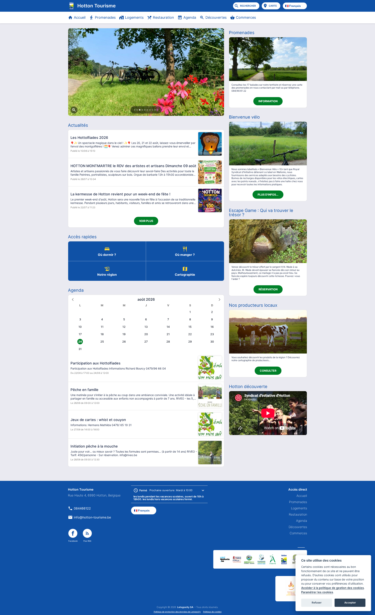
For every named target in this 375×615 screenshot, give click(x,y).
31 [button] (80, 349)
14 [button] (168, 326)
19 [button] (124, 334)
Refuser (316, 602)
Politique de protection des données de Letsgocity (177, 612)
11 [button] (102, 326)
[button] (73, 299)
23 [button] (212, 334)
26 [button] (124, 341)
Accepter (350, 602)
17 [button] (80, 334)
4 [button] (102, 319)
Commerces (246, 17)
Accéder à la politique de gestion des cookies (332, 587)
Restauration (163, 17)
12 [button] (124, 326)
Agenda (189, 17)
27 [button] (146, 341)
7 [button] (168, 319)
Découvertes (216, 17)
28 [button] (168, 341)
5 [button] (124, 319)
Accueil (80, 17)
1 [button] (190, 312)
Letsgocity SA (185, 607)
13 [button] (146, 326)
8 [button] (190, 319)
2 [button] (212, 312)
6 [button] (146, 319)
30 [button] (212, 341)
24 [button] (80, 341)
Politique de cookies (212, 612)
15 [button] (190, 326)
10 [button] (80, 326)
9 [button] (212, 319)
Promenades (105, 17)
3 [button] (80, 319)
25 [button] (102, 341)
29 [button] (190, 341)
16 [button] (212, 326)
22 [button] (190, 334)
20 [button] (146, 334)
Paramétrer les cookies (317, 592)
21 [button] (168, 334)
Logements (134, 17)
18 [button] (102, 334)
